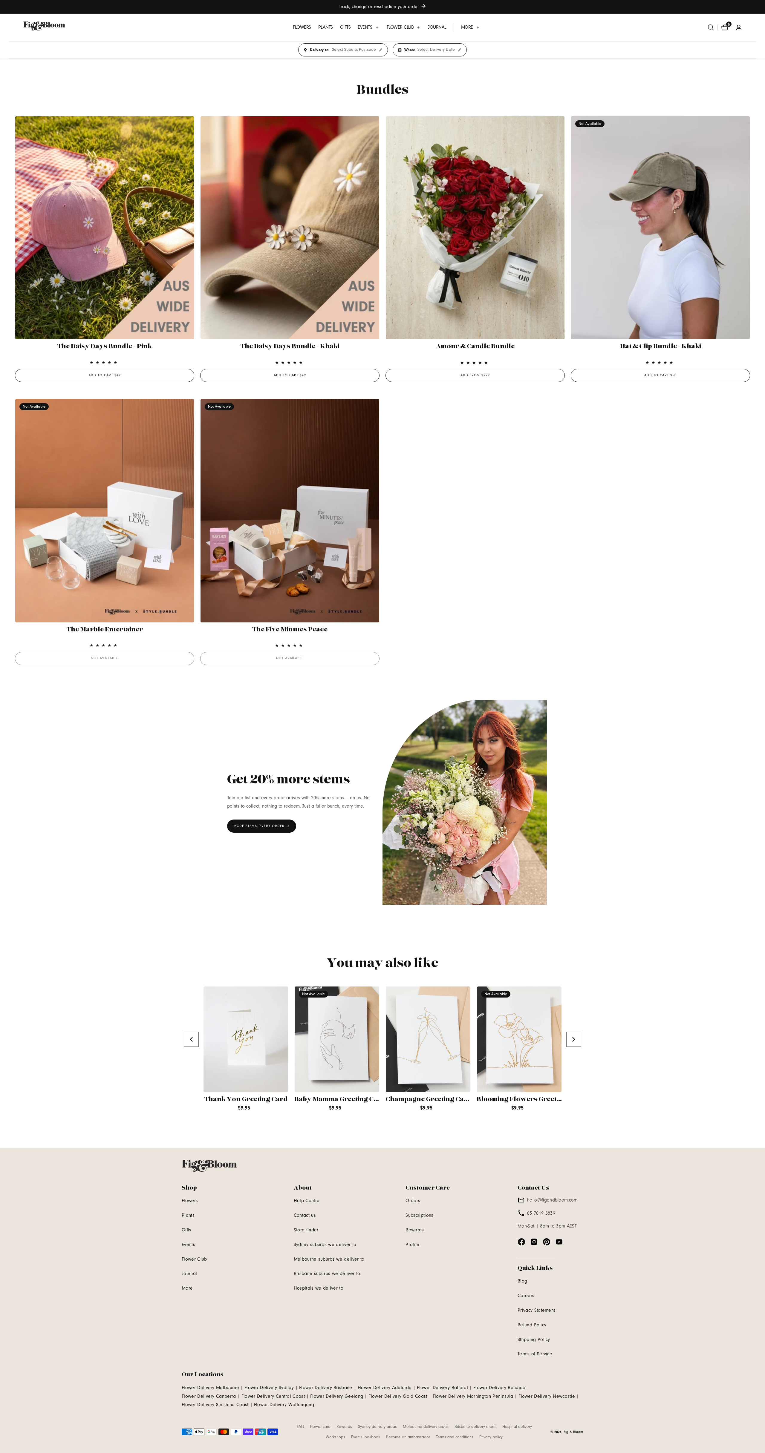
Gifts (187, 1230)
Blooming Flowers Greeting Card (530, 1099)
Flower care (320, 1426)
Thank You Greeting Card (245, 1099)
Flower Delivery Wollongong (284, 1404)
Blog (522, 1281)
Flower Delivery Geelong (336, 1396)
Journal (189, 1273)
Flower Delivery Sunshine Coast (215, 1404)
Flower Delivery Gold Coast (397, 1396)
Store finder (306, 1230)
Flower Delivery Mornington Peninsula (473, 1396)
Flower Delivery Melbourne (210, 1387)
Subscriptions (419, 1215)
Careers (526, 1295)
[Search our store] (711, 27)
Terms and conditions (454, 1437)
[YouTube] (559, 1242)
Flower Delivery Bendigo (499, 1387)
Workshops (335, 1437)
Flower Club (194, 1259)
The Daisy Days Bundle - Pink (104, 346)
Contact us (305, 1215)
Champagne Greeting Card (428, 1099)
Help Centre (307, 1200)
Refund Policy (532, 1325)
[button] (368, 27)
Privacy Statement (536, 1310)
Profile (412, 1244)
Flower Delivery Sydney (269, 1387)
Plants (188, 1215)
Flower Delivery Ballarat (442, 1387)
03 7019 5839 (541, 1213)
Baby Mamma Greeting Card (339, 1099)
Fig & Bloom (573, 1432)
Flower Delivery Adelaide (385, 1387)
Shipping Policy (534, 1339)
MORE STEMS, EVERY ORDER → (261, 826)
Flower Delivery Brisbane (325, 1387)
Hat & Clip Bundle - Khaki (660, 346)
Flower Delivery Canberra (209, 1396)
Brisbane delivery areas (475, 1426)
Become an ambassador (408, 1437)
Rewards (415, 1230)
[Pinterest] (546, 1242)
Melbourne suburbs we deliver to (329, 1259)
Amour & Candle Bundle (475, 346)
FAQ (300, 1426)
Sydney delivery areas (377, 1426)
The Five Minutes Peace (290, 629)
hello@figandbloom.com (552, 1200)
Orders (413, 1200)
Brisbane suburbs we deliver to (327, 1273)
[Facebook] (521, 1242)
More (187, 1288)
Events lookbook (365, 1437)
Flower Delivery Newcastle (546, 1396)
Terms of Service (535, 1354)
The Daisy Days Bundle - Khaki (290, 346)
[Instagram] (534, 1242)
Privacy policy (491, 1437)
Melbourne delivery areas (426, 1426)
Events (188, 1244)
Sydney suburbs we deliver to (325, 1244)
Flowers (190, 1200)
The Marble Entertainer (105, 629)
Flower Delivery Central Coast (273, 1396)
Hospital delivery (517, 1426)
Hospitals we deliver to (318, 1288)
